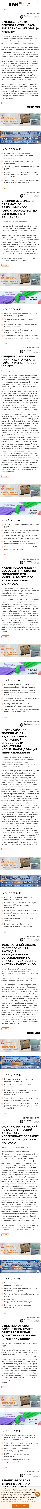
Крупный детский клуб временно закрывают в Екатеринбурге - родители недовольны (20, 156)
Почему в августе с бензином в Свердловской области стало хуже (18, 705)
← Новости (5, 9)
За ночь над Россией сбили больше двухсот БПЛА (21, 168)
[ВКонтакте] (28, 107)
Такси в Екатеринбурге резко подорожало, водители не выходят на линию (21, 181)
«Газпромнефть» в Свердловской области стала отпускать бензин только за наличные (21, 337)
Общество (5, 102)
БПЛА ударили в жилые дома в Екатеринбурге (16, 1455)
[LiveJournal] (38, 107)
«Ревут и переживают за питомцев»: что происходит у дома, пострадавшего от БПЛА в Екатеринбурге (20, 693)
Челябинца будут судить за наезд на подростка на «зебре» (18, 162)
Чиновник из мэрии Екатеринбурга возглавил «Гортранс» (18, 331)
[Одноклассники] (30, 107)
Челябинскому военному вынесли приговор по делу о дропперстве (21, 315)
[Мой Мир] (36, 107)
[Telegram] (33, 107)
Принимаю (20, 1506)
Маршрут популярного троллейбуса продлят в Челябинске (18, 898)
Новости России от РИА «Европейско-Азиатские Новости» (15, 4)
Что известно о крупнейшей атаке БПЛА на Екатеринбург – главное (21, 326)
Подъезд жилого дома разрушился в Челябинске (18, 1086)
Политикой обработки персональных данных (21, 1501)
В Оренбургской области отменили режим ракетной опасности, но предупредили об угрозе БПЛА (21, 175)
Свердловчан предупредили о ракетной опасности (20, 320)
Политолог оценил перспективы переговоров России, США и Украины (19, 542)
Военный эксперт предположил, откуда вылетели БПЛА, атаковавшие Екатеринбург (20, 905)
